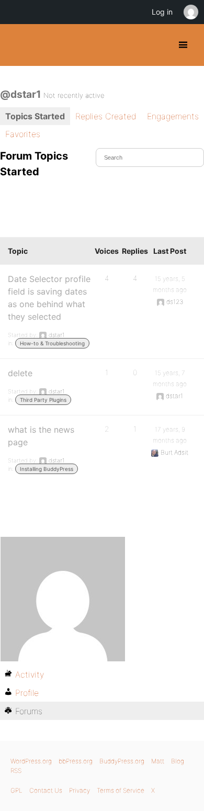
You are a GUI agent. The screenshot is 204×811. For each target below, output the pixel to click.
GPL (16, 790)
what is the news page (41, 435)
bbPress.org (76, 761)
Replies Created (106, 116)
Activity (29, 674)
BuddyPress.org (17, 45)
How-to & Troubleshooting (52, 343)
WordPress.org (31, 761)
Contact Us (45, 790)
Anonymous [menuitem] (190, 12)
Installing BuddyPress (46, 469)
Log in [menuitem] (162, 11)
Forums (28, 711)
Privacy (79, 790)
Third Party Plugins (43, 400)
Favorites (22, 134)
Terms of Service (120, 790)
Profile (27, 693)
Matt (157, 761)
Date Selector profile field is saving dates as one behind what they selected (49, 298)
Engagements (173, 116)
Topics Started (35, 116)
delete (20, 373)
